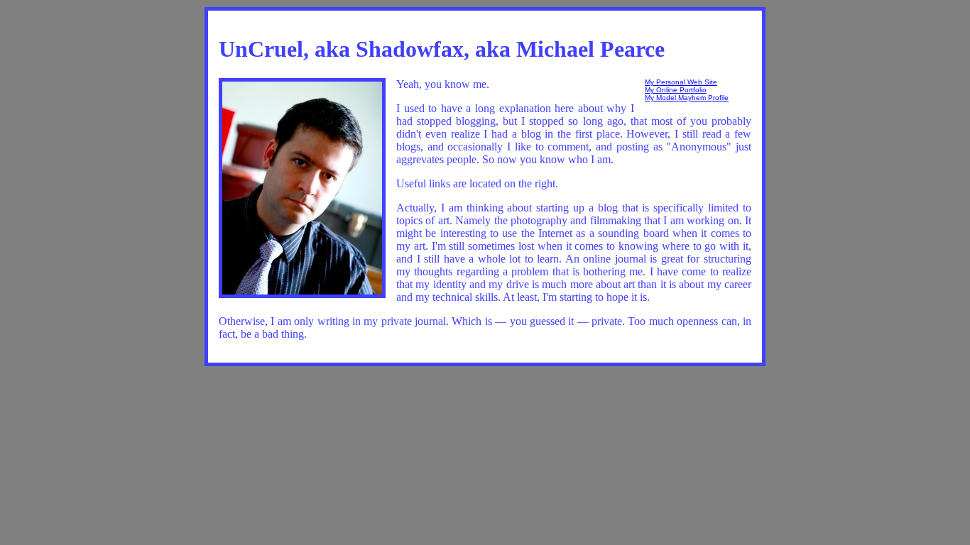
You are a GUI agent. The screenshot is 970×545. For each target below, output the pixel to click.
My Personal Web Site (681, 82)
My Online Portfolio (676, 90)
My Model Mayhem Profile (687, 97)
